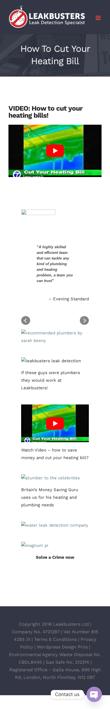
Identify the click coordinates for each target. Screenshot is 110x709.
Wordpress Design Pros (62, 647)
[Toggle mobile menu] (99, 18)
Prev (25, 320)
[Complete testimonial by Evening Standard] (54, 219)
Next (84, 320)
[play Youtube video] (55, 151)
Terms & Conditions (55, 639)
